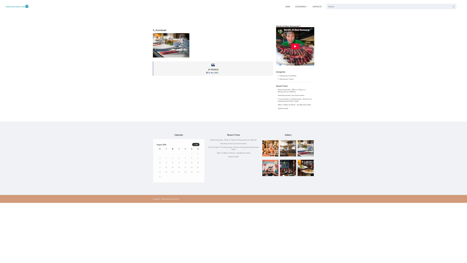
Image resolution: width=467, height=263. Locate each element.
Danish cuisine (283, 108)
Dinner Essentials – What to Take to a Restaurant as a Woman (291, 91)
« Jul (196, 145)
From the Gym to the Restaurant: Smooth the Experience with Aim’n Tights (294, 100)
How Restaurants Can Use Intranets (291, 95)
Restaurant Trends (286, 79)
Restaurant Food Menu (288, 76)
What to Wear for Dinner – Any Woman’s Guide (294, 105)
